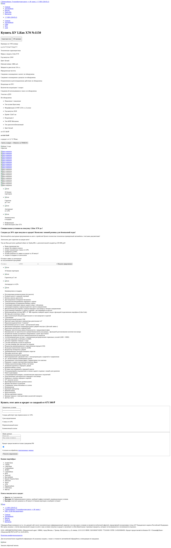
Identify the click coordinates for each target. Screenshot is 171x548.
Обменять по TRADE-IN (20, 143)
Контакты (8, 14)
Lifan (6, 24)
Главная (7, 7)
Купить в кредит (6, 143)
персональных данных (26, 450)
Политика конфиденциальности (11, 535)
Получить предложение (65, 264)
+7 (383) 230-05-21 (43, 1)
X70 (6, 26)
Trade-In (7, 520)
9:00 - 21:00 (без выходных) (14, 511)
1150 (6, 28)
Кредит (7, 10)
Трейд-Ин (8, 12)
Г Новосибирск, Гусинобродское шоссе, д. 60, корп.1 (19, 1)
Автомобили (9, 8)
